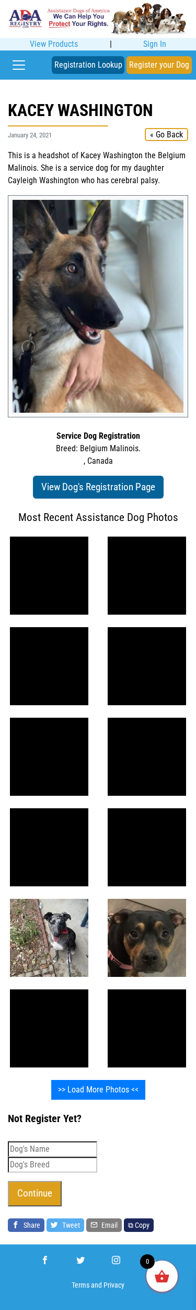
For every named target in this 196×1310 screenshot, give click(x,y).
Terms (80, 1285)
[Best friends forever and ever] (49, 575)
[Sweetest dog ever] (49, 938)
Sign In (154, 44)
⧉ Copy (138, 1225)
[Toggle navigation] (18, 65)
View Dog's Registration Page (98, 487)
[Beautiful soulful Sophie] (49, 666)
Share (31, 1225)
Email (109, 1225)
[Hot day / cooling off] (49, 1028)
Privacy (113, 1285)
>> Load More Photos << (98, 1090)
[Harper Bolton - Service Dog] (147, 938)
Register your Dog (159, 65)
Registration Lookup (88, 65)
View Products (54, 44)
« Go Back (166, 134)
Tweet (70, 1225)
